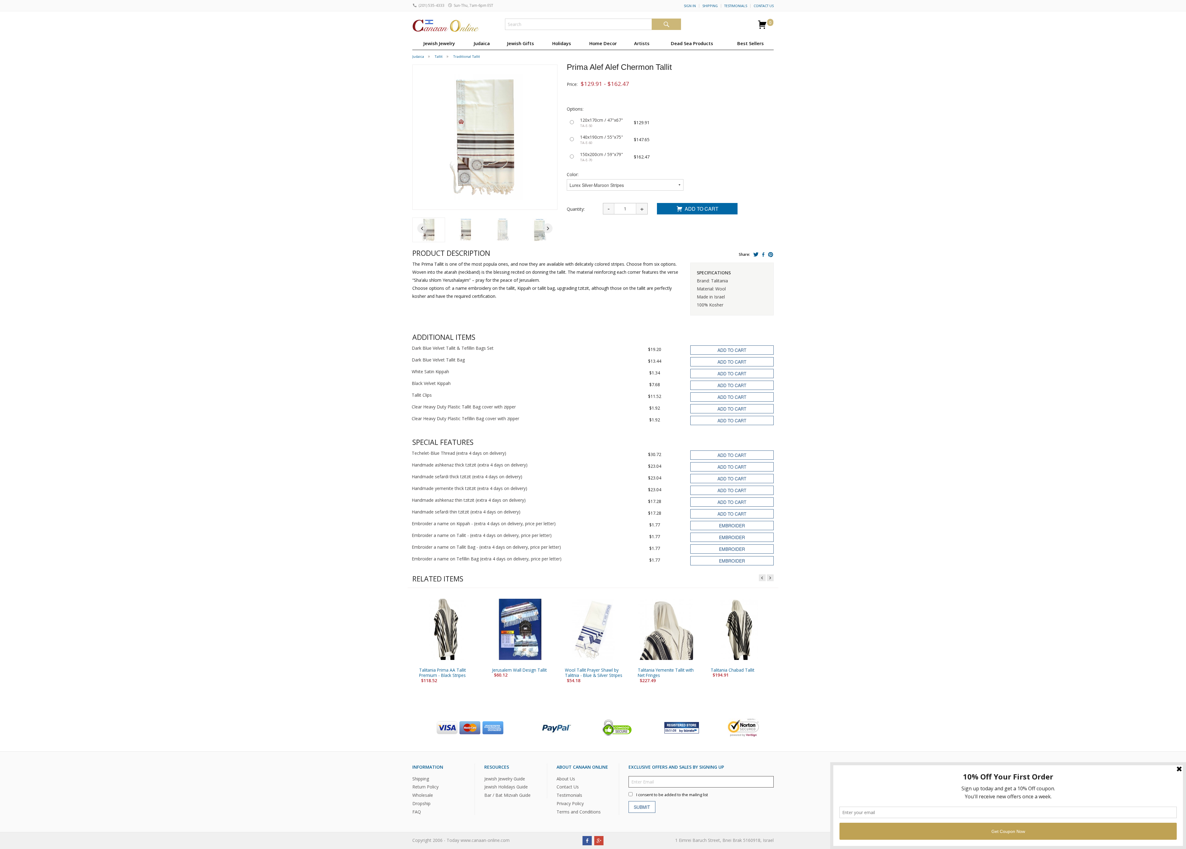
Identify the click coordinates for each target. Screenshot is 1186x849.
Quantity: (576, 209)
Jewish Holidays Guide (506, 787)
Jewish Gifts (520, 43)
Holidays (561, 43)
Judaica (482, 43)
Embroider (732, 525)
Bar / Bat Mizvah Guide (507, 795)
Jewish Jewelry (439, 43)
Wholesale (422, 795)
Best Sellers (750, 43)
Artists (642, 43)
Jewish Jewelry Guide (504, 778)
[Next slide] (548, 228)
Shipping (710, 6)
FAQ (416, 812)
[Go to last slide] (422, 228)
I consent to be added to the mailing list (672, 794)
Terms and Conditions (579, 812)
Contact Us (764, 6)
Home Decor (603, 43)
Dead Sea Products (692, 43)
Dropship (421, 803)
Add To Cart (701, 208)
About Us (566, 778)
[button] (428, 230)
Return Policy (425, 787)
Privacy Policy (570, 803)
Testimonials (735, 6)
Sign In (690, 6)
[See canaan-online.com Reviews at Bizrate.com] (681, 727)
